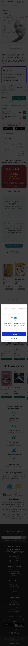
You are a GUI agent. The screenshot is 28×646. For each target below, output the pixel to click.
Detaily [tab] (13, 308)
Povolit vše (14, 334)
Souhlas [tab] (5, 308)
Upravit (13, 338)
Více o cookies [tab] (22, 308)
